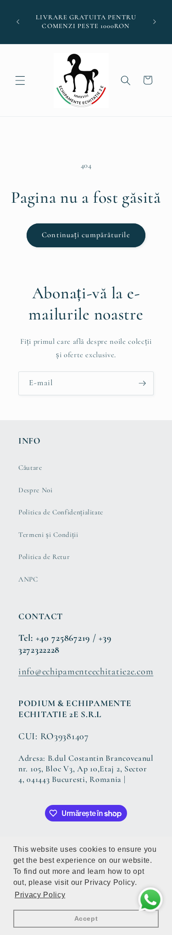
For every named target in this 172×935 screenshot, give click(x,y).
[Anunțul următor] (154, 22)
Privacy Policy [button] (40, 895)
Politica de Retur (44, 557)
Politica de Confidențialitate (60, 512)
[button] (20, 80)
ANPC (28, 579)
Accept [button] (86, 918)
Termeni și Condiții (48, 534)
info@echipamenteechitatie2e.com (85, 671)
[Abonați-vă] (142, 383)
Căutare (30, 467)
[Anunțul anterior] (18, 22)
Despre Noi (35, 490)
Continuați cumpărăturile (86, 234)
